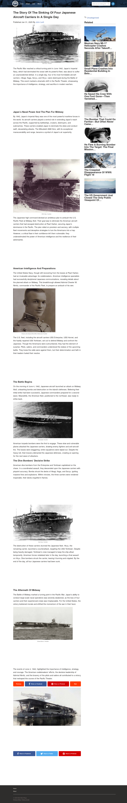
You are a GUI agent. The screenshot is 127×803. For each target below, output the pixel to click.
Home (14, 788)
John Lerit (40, 22)
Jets (33, 3)
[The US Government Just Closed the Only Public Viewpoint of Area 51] (100, 185)
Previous (18, 684)
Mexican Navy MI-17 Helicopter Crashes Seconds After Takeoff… (98, 45)
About (39, 3)
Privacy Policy (17, 800)
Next (75, 684)
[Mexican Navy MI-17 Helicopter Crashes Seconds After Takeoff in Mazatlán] (100, 33)
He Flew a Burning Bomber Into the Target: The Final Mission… (99, 147)
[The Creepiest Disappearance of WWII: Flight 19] (100, 160)
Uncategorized (93, 17)
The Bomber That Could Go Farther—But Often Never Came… (100, 121)
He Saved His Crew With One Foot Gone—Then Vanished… (98, 96)
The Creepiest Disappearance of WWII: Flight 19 (98, 172)
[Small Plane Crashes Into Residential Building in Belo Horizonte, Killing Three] (100, 59)
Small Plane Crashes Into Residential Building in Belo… (98, 71)
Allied (28, 3)
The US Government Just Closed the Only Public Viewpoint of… (98, 197)
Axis (21, 3)
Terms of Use (25, 800)
